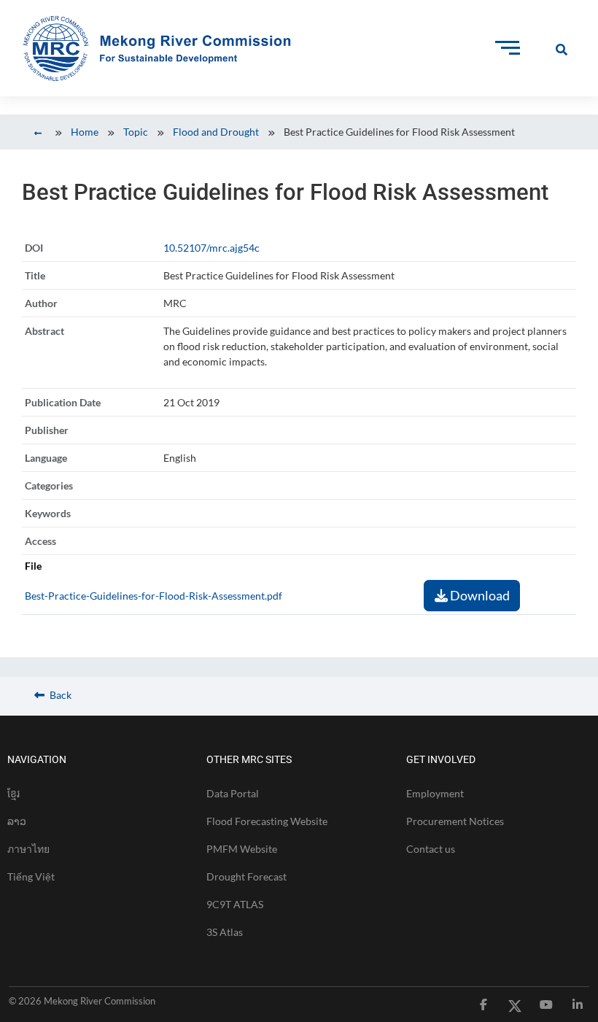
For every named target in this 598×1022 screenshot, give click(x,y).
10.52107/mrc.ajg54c (211, 247)
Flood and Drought (216, 131)
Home (84, 131)
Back (59, 695)
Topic (135, 131)
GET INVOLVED (440, 759)
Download (479, 595)
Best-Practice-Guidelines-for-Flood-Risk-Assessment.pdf (153, 595)
